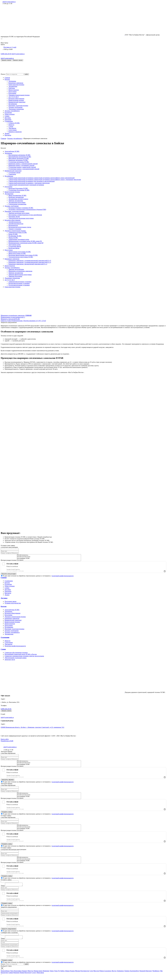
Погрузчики (9, 250)
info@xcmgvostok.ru (18, 54)
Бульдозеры (8, 186)
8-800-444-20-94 (6, 54)
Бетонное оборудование (12, 220)
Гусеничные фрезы (15, 246)
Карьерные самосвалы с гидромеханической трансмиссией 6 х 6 (30, 260)
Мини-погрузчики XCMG (17, 253)
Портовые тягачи (14, 216)
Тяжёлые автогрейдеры (16, 269)
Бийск (62, 971)
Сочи (91, 971)
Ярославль (40, 972)
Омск (12, 971)
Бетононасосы (13, 225)
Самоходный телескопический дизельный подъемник (26, 185)
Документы (8, 644)
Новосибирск (5, 971)
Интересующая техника (8, 560)
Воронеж (16, 972)
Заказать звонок (6, 60)
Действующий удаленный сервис (16, 658)
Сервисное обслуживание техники (16, 652)
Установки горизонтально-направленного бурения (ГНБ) (27, 209)
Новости (7, 641)
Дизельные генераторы (12, 278)
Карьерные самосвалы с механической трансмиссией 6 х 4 (28, 264)
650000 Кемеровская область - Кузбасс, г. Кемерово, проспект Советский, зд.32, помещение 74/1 (32, 727)
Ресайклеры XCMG (15, 236)
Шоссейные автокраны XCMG (19, 158)
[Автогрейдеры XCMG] (49, 558)
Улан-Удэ (57, 971)
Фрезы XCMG (13, 237)
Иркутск (30, 971)
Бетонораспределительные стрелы (20, 227)
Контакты (8, 593)
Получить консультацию (9, 573)
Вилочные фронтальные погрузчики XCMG (23, 255)
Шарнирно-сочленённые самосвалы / (16, 315)
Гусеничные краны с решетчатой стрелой (22, 167)
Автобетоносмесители (16, 223)
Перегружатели (10, 266)
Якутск (114, 971)
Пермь (22, 972)
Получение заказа (10, 601)
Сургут (34, 972)
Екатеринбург (134, 971)
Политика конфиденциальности (15, 646)
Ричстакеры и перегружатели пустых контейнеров (25, 215)
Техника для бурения (11, 206)
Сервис (7, 588)
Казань (72, 971)
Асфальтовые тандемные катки (19, 239)
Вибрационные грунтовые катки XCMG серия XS (25, 241)
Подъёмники (9, 176)
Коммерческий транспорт (13, 171)
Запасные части (10, 659)
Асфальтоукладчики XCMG (18, 232)
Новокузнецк (38, 971)
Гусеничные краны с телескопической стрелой (24, 169)
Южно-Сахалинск (105, 971)
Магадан (96, 971)
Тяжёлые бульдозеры (15, 276)
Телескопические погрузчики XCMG (21, 257)
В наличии (8, 584)
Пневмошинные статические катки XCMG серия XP (26, 243)
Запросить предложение (9, 929)
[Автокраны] (49, 560)
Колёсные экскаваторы (16, 197)
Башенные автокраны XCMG (18, 160)
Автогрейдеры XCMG (12, 151)
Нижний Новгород (145, 971)
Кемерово (46, 971)
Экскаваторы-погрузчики (17, 202)
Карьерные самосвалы (12, 259)
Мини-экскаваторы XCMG (17, 195)
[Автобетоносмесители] (49, 557)
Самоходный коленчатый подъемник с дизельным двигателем (29, 183)
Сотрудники (9, 642)
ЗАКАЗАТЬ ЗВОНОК (8, 780)
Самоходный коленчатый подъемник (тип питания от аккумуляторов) (32, 181)
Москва (77, 971)
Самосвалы (12, 174)
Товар (3, 885)
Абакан (67, 971)
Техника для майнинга (12, 267)
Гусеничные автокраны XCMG (19, 162)
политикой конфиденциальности (63, 576)
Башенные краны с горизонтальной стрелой (23, 163)
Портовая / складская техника (14, 211)
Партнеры (8, 591)
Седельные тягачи (14, 172)
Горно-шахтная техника (12, 287)
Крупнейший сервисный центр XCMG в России (21, 654)
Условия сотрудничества (13, 603)
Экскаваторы (9, 194)
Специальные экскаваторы (17, 204)
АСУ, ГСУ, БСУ (10, 280)
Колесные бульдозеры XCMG (18, 188)
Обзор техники (10, 586)
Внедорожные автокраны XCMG (19, 155)
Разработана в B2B (7, 741)
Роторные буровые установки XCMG (21, 208)
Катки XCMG (13, 234)
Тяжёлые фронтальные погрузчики (20, 274)
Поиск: (3, 74)
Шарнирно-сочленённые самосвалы (20, 271)
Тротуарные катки (15, 244)
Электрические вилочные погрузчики (21, 218)
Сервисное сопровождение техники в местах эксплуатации (24, 656)
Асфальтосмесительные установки (20, 281)
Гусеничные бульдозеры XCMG (19, 190)
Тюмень (127, 971)
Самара (10, 972)
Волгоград (27, 972)
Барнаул (24, 971)
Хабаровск (120, 971)
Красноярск (18, 971)
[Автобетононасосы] (49, 555)
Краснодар (4, 972)
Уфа (161, 971)
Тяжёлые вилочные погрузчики (19, 213)
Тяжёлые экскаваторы (16, 200)
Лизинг (7, 595)
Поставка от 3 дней (9, 47)
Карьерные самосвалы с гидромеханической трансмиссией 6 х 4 (30, 262)
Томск (52, 971)
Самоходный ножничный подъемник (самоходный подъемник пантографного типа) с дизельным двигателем (45, 179)
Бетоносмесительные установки (19, 283)
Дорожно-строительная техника (15, 231)
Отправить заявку (7, 812)
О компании (9, 581)
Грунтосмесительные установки (19, 285)
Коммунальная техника (12, 192)
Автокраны (8, 153)
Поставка (8, 589)
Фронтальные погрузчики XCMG (20, 252)
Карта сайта (5, 739)
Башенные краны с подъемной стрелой (21, 165)
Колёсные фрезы (14, 248)
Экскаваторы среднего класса (18, 199)
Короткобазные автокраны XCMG (20, 157)
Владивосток (85, 971)
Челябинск (155, 971)
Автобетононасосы (15, 222)
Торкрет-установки (15, 229)
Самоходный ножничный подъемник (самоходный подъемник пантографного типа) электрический (42, 178)
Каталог (7, 582)
